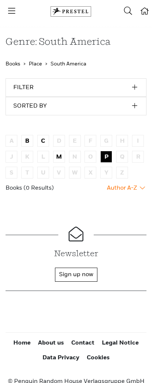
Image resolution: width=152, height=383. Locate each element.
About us (51, 343)
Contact (82, 343)
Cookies (98, 358)
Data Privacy (60, 358)
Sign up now (76, 275)
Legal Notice (120, 343)
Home (22, 343)
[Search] (128, 11)
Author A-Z (122, 188)
